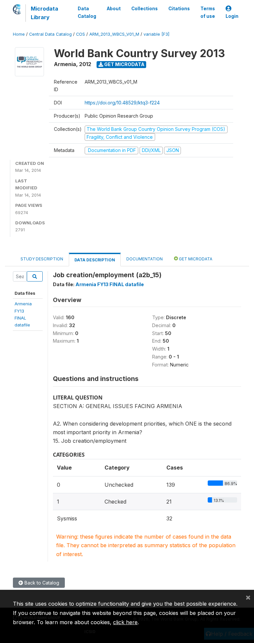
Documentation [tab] (144, 258)
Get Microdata (124, 64)
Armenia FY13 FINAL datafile (109, 284)
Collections (144, 8)
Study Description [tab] (42, 258)
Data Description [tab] (94, 259)
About (114, 8)
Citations (179, 8)
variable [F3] (156, 34)
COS (80, 34)
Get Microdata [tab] (195, 258)
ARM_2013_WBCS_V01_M (114, 34)
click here (125, 622)
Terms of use (207, 12)
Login (232, 16)
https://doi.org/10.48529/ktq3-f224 (122, 102)
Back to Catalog (41, 583)
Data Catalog (87, 12)
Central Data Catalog (50, 34)
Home (19, 34)
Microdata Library (44, 12)
